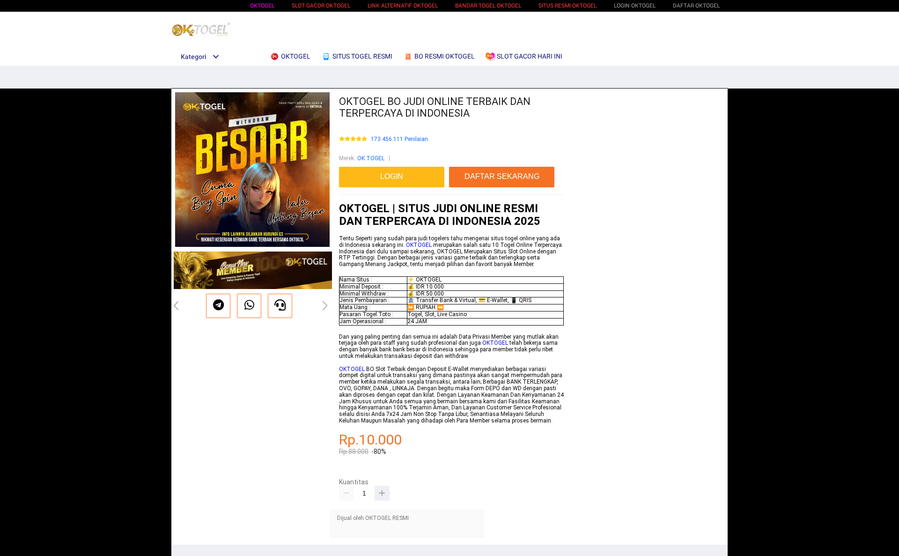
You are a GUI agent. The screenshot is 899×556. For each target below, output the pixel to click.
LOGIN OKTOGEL (635, 5)
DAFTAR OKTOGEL (696, 5)
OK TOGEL (370, 158)
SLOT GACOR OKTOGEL (321, 5)
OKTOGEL (262, 5)
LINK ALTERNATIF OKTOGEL (403, 5)
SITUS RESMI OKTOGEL (567, 5)
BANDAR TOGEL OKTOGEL (488, 5)
